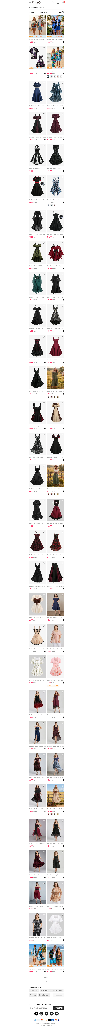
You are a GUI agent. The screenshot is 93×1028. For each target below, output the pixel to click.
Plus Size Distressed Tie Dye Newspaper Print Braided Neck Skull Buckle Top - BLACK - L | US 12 (37, 937)
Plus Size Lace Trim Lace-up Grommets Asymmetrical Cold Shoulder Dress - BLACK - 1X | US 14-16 (37, 328)
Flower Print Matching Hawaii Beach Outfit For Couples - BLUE (55, 39)
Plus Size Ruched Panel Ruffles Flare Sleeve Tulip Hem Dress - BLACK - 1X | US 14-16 (55, 297)
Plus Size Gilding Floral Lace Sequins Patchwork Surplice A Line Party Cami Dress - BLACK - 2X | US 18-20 (55, 875)
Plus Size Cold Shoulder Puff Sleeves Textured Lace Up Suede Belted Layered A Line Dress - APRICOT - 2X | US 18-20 (55, 809)
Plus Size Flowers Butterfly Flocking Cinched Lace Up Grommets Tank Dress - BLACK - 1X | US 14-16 (37, 586)
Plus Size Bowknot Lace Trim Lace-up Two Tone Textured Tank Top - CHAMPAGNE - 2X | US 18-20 (37, 649)
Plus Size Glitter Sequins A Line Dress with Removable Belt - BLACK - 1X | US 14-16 (55, 168)
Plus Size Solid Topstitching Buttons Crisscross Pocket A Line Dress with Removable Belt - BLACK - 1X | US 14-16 (55, 234)
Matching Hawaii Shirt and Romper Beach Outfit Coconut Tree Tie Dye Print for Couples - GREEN (55, 71)
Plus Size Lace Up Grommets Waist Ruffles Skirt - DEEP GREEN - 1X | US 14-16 (55, 488)
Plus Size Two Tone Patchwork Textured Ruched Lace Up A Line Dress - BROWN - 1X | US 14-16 (55, 426)
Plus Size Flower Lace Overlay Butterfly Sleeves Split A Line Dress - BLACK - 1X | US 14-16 (37, 523)
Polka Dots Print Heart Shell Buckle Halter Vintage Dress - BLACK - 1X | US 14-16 (37, 168)
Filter (60, 12)
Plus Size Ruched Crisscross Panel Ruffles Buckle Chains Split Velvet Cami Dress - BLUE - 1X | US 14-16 (37, 746)
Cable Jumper (44, 995)
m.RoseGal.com (38, 2)
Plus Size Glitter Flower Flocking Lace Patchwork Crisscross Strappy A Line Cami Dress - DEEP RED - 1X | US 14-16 (37, 555)
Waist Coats (45, 990)
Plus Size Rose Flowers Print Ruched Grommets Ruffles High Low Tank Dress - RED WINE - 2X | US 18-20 (55, 746)
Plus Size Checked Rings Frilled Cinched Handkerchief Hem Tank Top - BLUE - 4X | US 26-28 (55, 200)
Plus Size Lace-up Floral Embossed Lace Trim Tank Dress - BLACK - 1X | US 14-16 (37, 488)
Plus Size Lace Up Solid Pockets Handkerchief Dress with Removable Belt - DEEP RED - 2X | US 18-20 (37, 906)
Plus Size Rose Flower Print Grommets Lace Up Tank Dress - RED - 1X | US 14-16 (55, 555)
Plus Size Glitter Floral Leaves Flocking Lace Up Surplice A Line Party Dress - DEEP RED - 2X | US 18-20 (37, 875)
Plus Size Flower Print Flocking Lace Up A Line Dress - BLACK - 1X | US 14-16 (37, 457)
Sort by (43, 12)
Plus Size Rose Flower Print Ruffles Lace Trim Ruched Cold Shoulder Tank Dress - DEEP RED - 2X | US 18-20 (37, 777)
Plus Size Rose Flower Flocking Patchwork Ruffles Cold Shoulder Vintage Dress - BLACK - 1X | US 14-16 (37, 137)
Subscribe (58, 1008)
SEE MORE (46, 981)
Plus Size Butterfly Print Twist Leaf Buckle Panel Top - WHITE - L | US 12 (37, 680)
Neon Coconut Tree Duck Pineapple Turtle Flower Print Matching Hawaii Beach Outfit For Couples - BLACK (55, 969)
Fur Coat (33, 995)
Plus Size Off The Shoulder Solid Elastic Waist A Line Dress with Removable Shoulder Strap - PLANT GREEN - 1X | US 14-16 (55, 391)
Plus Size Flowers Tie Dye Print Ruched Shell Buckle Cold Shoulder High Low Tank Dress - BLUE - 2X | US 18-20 (55, 777)
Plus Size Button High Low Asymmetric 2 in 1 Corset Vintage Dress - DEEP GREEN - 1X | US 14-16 (37, 266)
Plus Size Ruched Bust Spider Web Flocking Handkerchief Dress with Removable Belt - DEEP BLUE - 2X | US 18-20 (55, 843)
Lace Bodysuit (57, 990)
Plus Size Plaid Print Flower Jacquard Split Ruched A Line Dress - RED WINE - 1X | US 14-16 (55, 137)
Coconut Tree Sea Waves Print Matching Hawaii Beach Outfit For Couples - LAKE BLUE (37, 969)
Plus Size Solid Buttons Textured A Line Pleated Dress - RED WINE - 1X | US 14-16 (55, 360)
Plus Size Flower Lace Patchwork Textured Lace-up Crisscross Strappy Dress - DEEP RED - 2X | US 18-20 (55, 714)
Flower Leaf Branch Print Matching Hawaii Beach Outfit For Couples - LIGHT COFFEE (37, 39)
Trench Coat (34, 990)
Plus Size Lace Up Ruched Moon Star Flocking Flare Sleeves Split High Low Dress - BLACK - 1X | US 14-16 (37, 234)
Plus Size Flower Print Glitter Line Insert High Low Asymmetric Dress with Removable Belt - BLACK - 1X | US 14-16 (55, 328)
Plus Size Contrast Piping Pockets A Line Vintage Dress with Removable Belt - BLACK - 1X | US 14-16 (37, 200)
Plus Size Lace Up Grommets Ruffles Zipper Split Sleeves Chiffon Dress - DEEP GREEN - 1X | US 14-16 (37, 297)
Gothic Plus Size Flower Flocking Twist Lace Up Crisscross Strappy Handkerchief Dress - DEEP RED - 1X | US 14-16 (37, 843)
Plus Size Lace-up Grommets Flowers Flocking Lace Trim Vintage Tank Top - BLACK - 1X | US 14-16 (37, 426)
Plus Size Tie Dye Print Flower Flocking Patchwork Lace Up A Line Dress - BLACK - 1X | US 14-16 (37, 391)
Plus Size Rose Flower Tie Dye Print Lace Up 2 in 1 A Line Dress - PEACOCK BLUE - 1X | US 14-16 (55, 105)
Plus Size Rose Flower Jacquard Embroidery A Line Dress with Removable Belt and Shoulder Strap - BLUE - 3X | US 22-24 (55, 617)
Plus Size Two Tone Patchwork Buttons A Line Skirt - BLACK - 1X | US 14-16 (55, 586)
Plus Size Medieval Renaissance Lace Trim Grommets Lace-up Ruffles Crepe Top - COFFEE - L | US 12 (37, 617)
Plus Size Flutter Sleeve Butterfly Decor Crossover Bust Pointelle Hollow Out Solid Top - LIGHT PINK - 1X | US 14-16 (55, 649)
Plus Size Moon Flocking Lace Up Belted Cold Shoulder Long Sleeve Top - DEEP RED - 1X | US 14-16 (55, 266)
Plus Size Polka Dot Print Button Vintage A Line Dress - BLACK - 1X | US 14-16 (55, 457)
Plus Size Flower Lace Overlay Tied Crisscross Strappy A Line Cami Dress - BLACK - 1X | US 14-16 (37, 360)
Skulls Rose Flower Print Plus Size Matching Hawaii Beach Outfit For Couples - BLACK (37, 71)
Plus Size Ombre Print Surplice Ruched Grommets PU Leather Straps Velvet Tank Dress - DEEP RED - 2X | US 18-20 (37, 714)
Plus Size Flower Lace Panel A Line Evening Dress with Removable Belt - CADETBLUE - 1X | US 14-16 (37, 105)
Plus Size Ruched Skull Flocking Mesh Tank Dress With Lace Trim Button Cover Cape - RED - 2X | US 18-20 (37, 809)
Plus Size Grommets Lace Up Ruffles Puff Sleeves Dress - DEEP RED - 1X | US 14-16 (55, 523)
